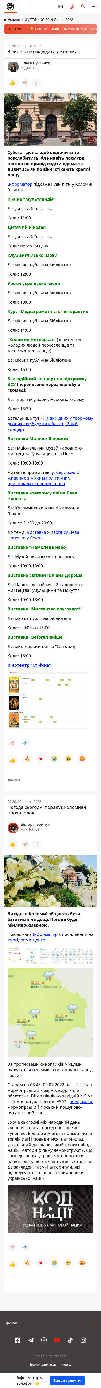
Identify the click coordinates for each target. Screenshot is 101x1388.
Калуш (66, 1364)
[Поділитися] (25, 82)
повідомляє (81, 1101)
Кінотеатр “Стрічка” (29, 665)
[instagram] (83, 1340)
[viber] (44, 1340)
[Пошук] (83, 6)
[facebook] (17, 1340)
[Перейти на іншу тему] (72, 6)
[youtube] (57, 1340)
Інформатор (20, 184)
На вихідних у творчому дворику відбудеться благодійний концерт (50, 423)
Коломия (14, 779)
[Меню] (94, 6)
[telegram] (31, 1340)
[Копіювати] (36, 82)
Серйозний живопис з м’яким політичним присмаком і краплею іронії (43, 477)
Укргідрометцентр (27, 940)
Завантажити (67, 1380)
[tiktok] (70, 1340)
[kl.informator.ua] (10, 6)
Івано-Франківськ (43, 1364)
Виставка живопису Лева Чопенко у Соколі (43, 535)
